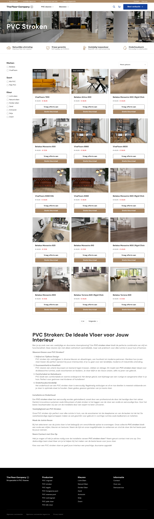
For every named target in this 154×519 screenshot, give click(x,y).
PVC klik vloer (47, 505)
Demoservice (118, 487)
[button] (119, 7)
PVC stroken (47, 484)
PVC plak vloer (48, 501)
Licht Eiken (82, 480)
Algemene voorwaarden (15, 514)
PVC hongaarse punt (50, 491)
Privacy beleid (58, 514)
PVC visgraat (47, 480)
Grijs (79, 498)
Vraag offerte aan (51, 107)
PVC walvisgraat (48, 498)
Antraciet (81, 494)
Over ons (144, 1)
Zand (80, 491)
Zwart (80, 501)
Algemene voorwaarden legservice (38, 514)
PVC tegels (46, 487)
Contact (136, 1)
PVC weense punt (49, 494)
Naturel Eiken (83, 484)
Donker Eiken (83, 487)
